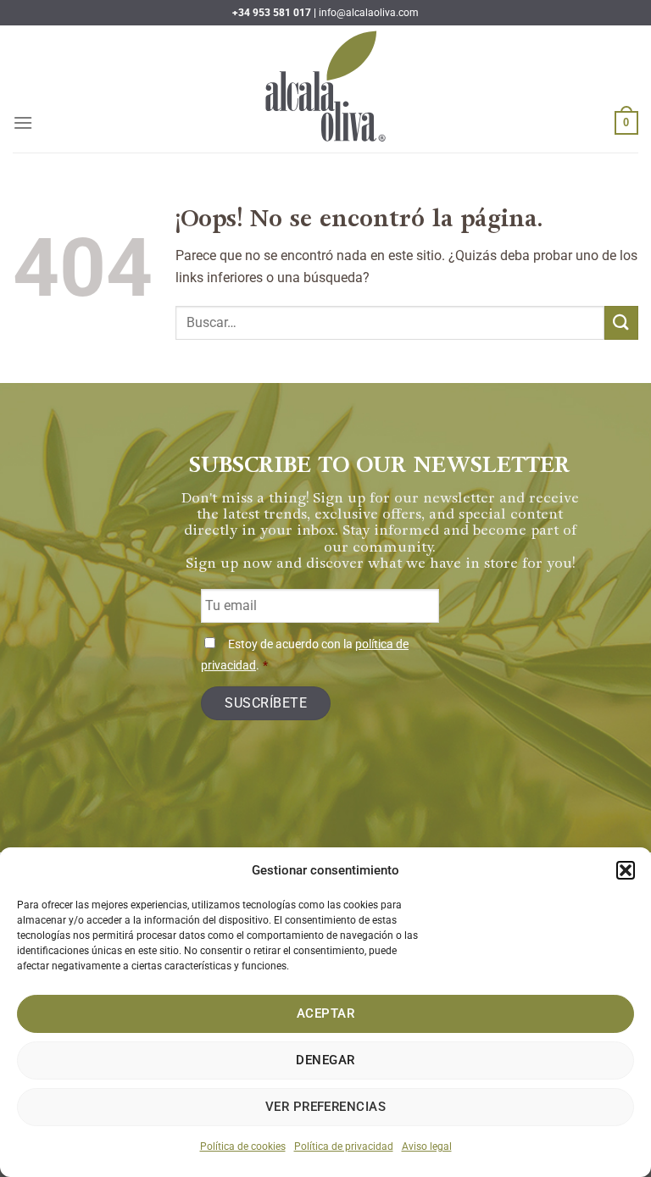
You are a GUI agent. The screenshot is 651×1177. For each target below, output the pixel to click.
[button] (625, 870)
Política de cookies (243, 1146)
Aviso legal (427, 1146)
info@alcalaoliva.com (369, 13)
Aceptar (325, 1013)
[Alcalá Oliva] (325, 89)
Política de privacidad (343, 1146)
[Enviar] (621, 322)
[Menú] (23, 122)
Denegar (325, 1060)
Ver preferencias (325, 1106)
